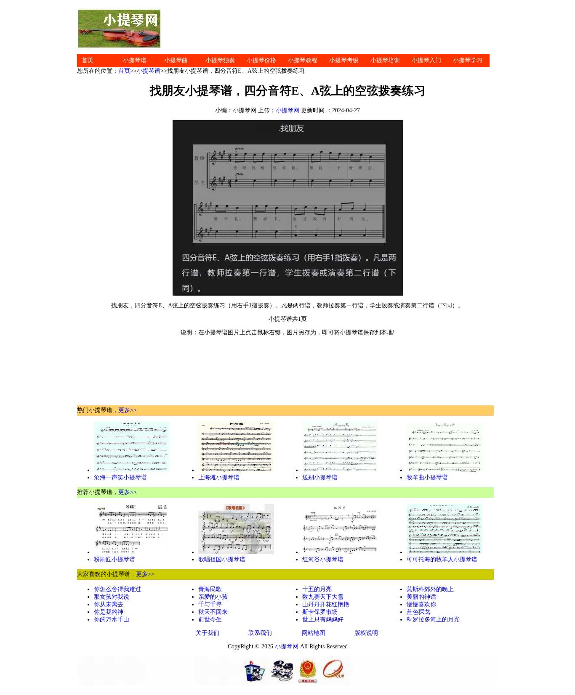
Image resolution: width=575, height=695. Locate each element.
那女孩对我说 (111, 597)
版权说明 (366, 633)
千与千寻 (210, 604)
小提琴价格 (261, 60)
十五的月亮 (317, 589)
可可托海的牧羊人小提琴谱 (442, 559)
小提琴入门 (426, 60)
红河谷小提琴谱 (322, 559)
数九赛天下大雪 (322, 597)
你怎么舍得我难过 (117, 589)
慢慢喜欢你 (421, 604)
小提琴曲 (176, 60)
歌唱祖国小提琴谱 (221, 559)
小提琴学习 (467, 60)
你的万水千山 (111, 619)
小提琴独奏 (220, 60)
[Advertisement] (329, 29)
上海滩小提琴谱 (219, 477)
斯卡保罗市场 (320, 612)
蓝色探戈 (418, 612)
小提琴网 (287, 110)
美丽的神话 (421, 597)
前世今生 (210, 619)
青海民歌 (210, 589)
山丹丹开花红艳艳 (325, 604)
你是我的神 (108, 612)
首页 (87, 60)
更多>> (127, 410)
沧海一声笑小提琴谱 (120, 477)
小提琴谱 (134, 60)
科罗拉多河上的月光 (433, 619)
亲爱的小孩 (213, 597)
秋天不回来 (213, 612)
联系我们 (260, 633)
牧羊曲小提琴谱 (427, 477)
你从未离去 (108, 604)
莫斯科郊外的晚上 (430, 589)
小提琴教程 (302, 60)
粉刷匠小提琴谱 (114, 559)
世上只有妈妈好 (322, 619)
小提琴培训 (385, 60)
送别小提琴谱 (320, 477)
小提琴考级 (344, 60)
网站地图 (313, 633)
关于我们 (207, 633)
